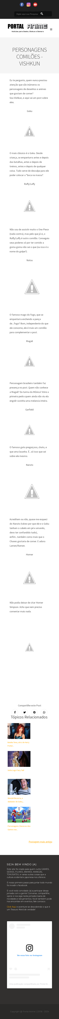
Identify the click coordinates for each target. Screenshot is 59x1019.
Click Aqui (11, 907)
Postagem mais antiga (40, 841)
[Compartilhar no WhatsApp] (44, 712)
